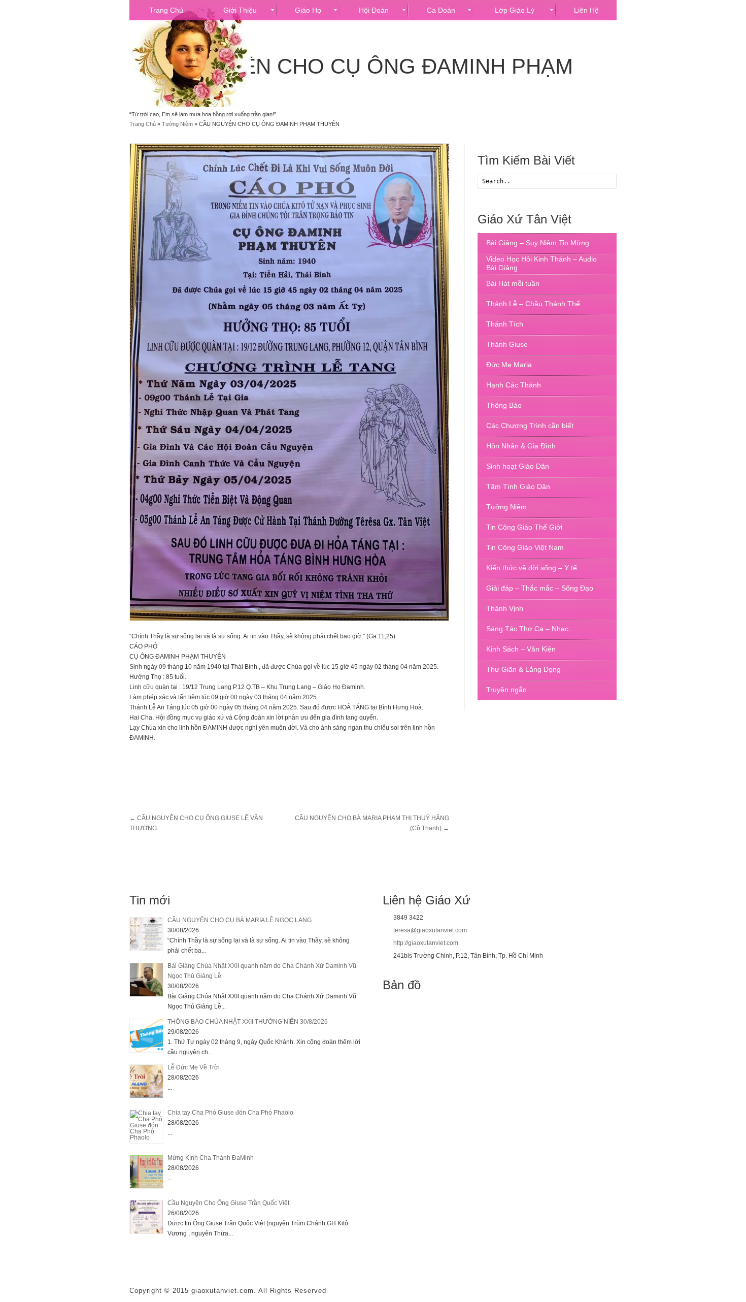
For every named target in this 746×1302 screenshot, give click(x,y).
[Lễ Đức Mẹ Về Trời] (146, 1081)
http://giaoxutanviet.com (425, 943)
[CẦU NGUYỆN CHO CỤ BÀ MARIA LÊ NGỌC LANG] (146, 934)
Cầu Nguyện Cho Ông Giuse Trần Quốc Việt (228, 1203)
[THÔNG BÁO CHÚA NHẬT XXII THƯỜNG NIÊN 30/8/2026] (146, 1036)
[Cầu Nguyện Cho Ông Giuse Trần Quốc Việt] (146, 1217)
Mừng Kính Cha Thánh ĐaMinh (210, 1157)
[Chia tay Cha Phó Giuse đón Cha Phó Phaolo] (146, 1127)
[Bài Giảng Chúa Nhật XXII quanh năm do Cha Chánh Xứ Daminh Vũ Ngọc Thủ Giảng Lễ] (146, 980)
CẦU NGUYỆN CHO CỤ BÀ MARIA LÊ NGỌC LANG (239, 920)
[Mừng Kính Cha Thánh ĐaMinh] (146, 1172)
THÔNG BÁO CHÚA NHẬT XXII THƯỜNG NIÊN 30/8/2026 (247, 1021)
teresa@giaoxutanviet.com (430, 930)
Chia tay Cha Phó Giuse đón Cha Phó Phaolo (230, 1112)
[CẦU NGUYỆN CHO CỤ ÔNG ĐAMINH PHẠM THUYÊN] (289, 382)
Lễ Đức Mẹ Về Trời (193, 1067)
